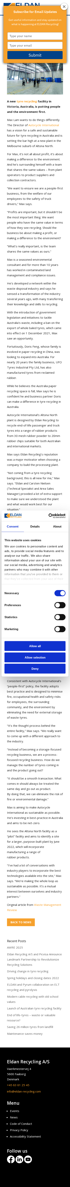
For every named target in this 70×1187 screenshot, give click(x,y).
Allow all (35, 646)
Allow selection (35, 657)
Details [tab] (35, 526)
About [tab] (57, 526)
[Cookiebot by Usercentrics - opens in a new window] (49, 515)
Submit (35, 55)
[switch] (60, 605)
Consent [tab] (12, 526)
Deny (35, 668)
